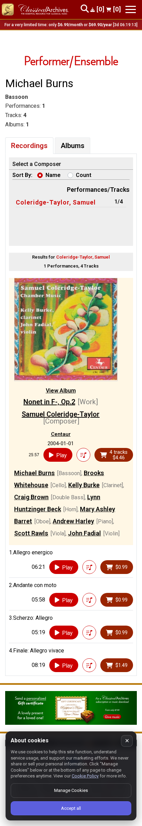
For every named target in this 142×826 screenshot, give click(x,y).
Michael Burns (34, 473)
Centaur (61, 434)
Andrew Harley (73, 521)
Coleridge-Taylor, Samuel (56, 202)
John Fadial (84, 533)
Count (83, 175)
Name (53, 175)
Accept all (71, 808)
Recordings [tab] (29, 146)
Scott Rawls (31, 533)
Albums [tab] (72, 146)
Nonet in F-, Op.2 (49, 402)
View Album (61, 390)
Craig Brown (31, 497)
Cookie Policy (85, 775)
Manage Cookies (71, 790)
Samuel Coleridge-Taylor (61, 414)
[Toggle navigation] (130, 9)
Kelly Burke (84, 485)
